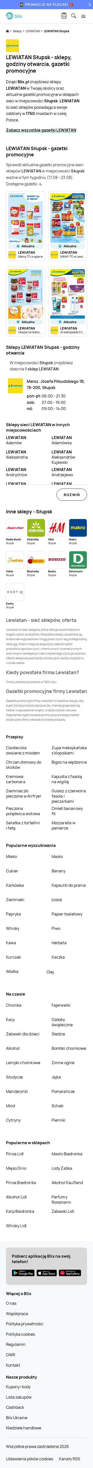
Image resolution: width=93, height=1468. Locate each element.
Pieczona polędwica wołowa (23, 811)
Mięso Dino (16, 1168)
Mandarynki (17, 1091)
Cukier (12, 871)
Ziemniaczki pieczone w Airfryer (23, 793)
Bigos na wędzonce (69, 762)
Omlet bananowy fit (67, 811)
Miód (10, 1105)
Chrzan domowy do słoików (23, 764)
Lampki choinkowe (23, 1062)
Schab (57, 1105)
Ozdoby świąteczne (62, 1022)
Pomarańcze (63, 1091)
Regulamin (16, 1344)
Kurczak (13, 957)
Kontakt (13, 1365)
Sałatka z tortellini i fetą (23, 825)
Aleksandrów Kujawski (63, 457)
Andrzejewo (62, 472)
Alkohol (13, 1048)
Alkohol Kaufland (67, 1182)
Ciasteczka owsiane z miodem (23, 750)
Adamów (16, 440)
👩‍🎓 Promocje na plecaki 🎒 (46, 4)
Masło (57, 856)
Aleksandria (17, 454)
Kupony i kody (18, 1386)
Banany (59, 871)
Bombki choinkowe (69, 1048)
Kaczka (58, 957)
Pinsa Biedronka (21, 1182)
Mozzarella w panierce (63, 825)
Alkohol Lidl (16, 1197)
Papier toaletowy (67, 914)
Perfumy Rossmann (61, 1199)
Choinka (13, 1005)
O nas (11, 1303)
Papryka (13, 914)
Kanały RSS (69, 1459)
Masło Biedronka (67, 1154)
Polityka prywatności (24, 1324)
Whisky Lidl (16, 1225)
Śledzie (58, 1034)
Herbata (59, 942)
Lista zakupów (18, 1397)
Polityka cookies (20, 1334)
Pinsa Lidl (15, 1154)
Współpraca (17, 1313)
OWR (10, 1354)
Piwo (56, 928)
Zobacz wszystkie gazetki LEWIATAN (41, 130)
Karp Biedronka (20, 1211)
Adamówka (62, 440)
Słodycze (14, 1077)
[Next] (89, 4)
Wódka (12, 971)
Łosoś (57, 899)
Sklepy (17, 31)
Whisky (12, 928)
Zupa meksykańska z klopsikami (69, 750)
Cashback (15, 1407)
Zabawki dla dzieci (23, 1034)
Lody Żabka (62, 1168)
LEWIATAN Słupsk (56, 31)
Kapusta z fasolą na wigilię (67, 779)
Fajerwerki (61, 1005)
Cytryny (13, 1120)
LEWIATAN (33, 31)
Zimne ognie (63, 1062)
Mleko (11, 856)
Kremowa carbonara (15, 779)
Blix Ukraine (16, 1417)
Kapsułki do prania (69, 885)
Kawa (11, 942)
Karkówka (15, 885)
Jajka (56, 1077)
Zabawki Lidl (63, 1211)
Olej (50, 972)
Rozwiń (72, 494)
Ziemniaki (15, 899)
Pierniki (59, 1120)
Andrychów (16, 472)
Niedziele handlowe (23, 1428)
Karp (10, 1019)
